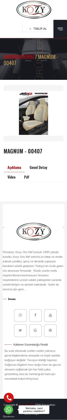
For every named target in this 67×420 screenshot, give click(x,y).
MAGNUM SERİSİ (19, 56)
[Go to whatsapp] (8, 409)
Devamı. (12, 299)
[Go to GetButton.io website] (8, 416)
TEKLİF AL (40, 28)
